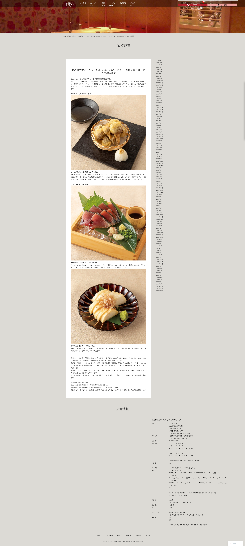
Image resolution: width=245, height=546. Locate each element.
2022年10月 (159, 165)
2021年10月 (159, 192)
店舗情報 (138, 535)
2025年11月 (159, 83)
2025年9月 (159, 87)
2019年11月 (159, 235)
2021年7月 (159, 199)
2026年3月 (159, 74)
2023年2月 (159, 156)
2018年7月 (159, 270)
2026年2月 (159, 76)
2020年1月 (159, 230)
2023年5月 (159, 150)
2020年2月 (159, 228)
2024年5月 (159, 123)
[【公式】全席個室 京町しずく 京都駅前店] (70, 4)
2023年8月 (159, 143)
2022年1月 (159, 185)
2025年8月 (159, 89)
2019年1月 (159, 257)
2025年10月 (159, 85)
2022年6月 (159, 174)
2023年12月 (159, 134)
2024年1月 (159, 132)
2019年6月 (159, 246)
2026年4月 (159, 71)
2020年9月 (159, 221)
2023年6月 (159, 147)
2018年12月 (159, 259)
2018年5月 (159, 275)
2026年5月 (159, 69)
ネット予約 (223, 5)
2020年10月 (159, 219)
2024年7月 (159, 118)
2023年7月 (159, 145)
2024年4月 (159, 125)
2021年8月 (159, 197)
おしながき (109, 535)
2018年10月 (159, 264)
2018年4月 (159, 277)
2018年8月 (159, 268)
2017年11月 (159, 288)
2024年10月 (159, 112)
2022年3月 (159, 181)
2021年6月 (159, 201)
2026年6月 (159, 67)
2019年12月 (159, 232)
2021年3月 (159, 208)
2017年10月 (159, 291)
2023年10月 (159, 138)
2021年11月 (159, 190)
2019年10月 (159, 237)
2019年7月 (159, 244)
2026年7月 (159, 65)
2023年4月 (159, 152)
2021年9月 (159, 194)
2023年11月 (159, 136)
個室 (118, 535)
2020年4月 (159, 223)
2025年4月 (159, 98)
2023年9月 (159, 141)
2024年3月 (159, 127)
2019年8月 (159, 241)
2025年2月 (159, 103)
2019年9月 (159, 239)
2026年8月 (159, 62)
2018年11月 (159, 261)
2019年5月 (159, 248)
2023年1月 (159, 159)
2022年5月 (159, 176)
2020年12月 (159, 214)
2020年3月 (159, 226)
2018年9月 (159, 266)
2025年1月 (159, 105)
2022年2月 (159, 183)
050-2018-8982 (193, 5)
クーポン (128, 535)
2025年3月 (159, 100)
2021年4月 (159, 206)
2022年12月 (159, 161)
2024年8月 (159, 116)
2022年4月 (159, 179)
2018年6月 (159, 273)
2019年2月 (159, 255)
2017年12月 (159, 286)
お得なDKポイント (208, 1)
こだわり (98, 535)
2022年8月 (159, 170)
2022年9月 (159, 167)
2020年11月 (159, 217)
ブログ (147, 535)
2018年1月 (159, 284)
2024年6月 (159, 121)
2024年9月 (159, 114)
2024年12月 (159, 107)
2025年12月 (159, 80)
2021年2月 (159, 210)
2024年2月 (159, 129)
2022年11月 (159, 163)
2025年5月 (159, 96)
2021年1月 (159, 212)
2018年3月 (159, 279)
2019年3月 (159, 253)
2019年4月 (159, 250)
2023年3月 (159, 154)
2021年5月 (159, 203)
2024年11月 (159, 109)
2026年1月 (159, 78)
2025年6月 (159, 94)
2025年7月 (159, 91)
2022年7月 (159, 172)
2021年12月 (159, 188)
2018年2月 (159, 282)
